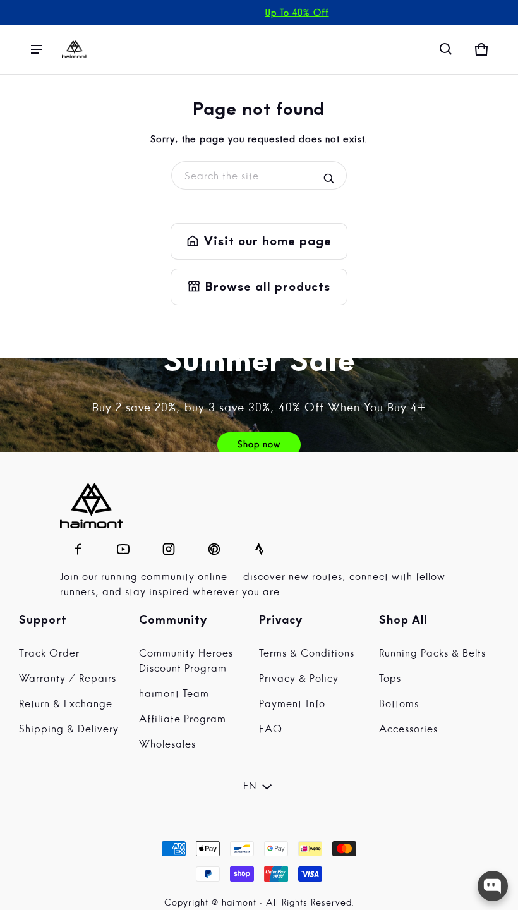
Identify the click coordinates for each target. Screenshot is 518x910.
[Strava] (259, 546)
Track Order (49, 654)
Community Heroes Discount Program (186, 661)
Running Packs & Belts (432, 654)
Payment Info (292, 705)
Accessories (408, 730)
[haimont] (74, 49)
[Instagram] (168, 546)
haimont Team (174, 694)
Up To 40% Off (297, 13)
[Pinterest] (214, 546)
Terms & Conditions (306, 654)
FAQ (270, 730)
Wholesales (167, 745)
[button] (446, 49)
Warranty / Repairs (67, 679)
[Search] (329, 179)
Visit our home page (259, 241)
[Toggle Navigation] (36, 49)
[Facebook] (77, 546)
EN (250, 787)
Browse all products (259, 287)
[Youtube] (123, 546)
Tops (390, 679)
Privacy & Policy (299, 679)
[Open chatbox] (493, 886)
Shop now (259, 444)
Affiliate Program (182, 720)
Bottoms (399, 705)
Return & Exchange (65, 705)
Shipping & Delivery (69, 730)
